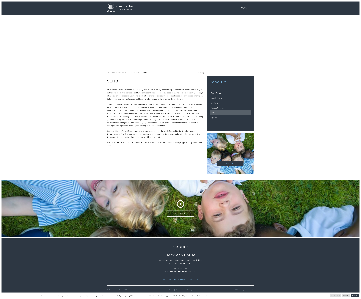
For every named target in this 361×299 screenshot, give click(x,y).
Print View (167, 279)
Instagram (181, 247)
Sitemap (189, 290)
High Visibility (192, 279)
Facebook (174, 247)
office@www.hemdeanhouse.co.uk (180, 271)
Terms (171, 290)
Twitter (177, 247)
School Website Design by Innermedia (242, 290)
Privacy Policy (180, 290)
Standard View (179, 279)
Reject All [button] (345, 296)
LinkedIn (184, 247)
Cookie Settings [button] (335, 296)
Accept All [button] (355, 296)
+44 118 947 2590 (180, 268)
